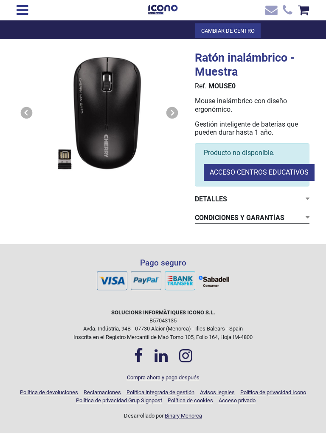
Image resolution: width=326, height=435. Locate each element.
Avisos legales (217, 392)
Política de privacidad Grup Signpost (119, 400)
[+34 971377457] (287, 12)
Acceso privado (237, 400)
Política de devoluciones (49, 392)
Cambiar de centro (228, 31)
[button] (27, 113)
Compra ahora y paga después (163, 377)
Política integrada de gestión (160, 392)
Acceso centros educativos (259, 172)
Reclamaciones (102, 392)
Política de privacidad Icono (273, 392)
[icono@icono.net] (270, 12)
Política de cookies (190, 400)
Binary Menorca (183, 415)
